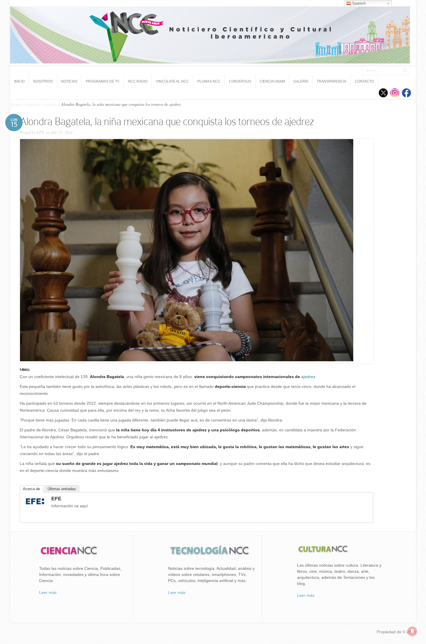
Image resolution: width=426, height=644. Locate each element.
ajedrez (308, 376)
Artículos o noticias (41, 104)
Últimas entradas (62, 489)
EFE (40, 132)
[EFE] (35, 505)
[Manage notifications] (412, 631)
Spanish (358, 3)
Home (16, 104)
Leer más (48, 592)
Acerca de (31, 489)
